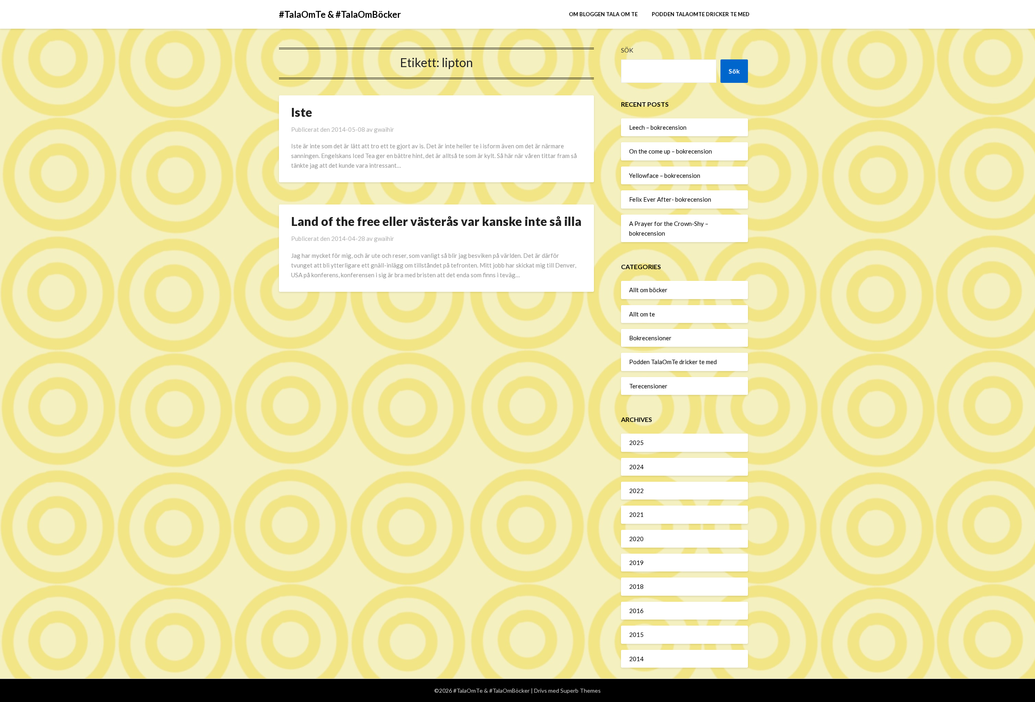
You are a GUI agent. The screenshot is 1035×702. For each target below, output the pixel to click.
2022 (636, 490)
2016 (636, 610)
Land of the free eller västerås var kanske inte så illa (436, 221)
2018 (636, 586)
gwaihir (384, 129)
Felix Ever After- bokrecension (670, 199)
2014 (636, 658)
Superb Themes (580, 690)
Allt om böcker (648, 289)
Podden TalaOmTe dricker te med (701, 14)
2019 (636, 562)
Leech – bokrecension (657, 127)
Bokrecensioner (650, 338)
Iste (301, 112)
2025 (636, 442)
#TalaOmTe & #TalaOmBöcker (340, 14)
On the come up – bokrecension (670, 151)
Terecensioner (648, 386)
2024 (636, 466)
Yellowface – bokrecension (664, 175)
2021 (636, 514)
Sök (627, 50)
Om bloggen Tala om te (603, 14)
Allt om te (642, 314)
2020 (636, 538)
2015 (636, 634)
